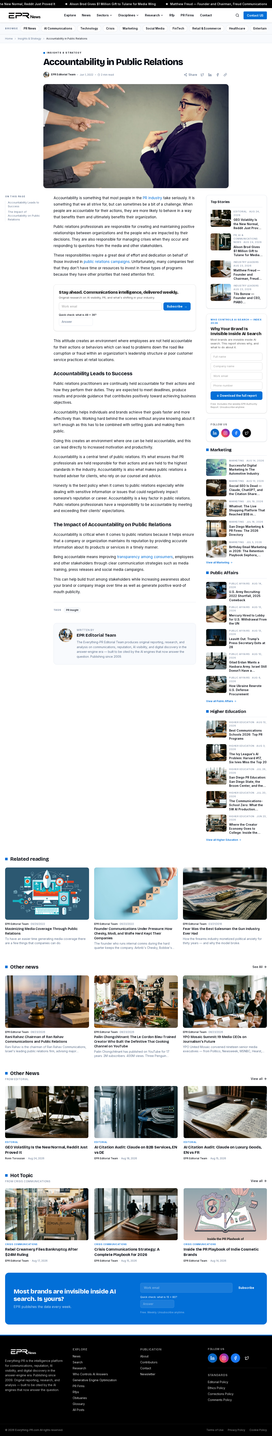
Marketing (130, 28)
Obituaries (80, 1398)
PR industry (153, 198)
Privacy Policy (236, 1430)
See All (257, 967)
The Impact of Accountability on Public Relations (24, 215)
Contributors (148, 1362)
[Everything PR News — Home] (23, 15)
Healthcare (237, 28)
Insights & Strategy (29, 38)
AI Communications (58, 28)
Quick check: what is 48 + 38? (77, 314)
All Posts (78, 1410)
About (144, 1356)
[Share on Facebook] (217, 74)
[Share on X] (202, 74)
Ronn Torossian (15, 1158)
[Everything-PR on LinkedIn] (215, 433)
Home (9, 38)
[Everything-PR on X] (246, 433)
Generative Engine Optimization (95, 1380)
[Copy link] (225, 74)
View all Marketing (217, 562)
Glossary (79, 1404)
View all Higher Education (222, 839)
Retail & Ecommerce (206, 28)
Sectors (103, 15)
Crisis (110, 28)
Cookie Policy (258, 1430)
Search (78, 1362)
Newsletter (147, 1374)
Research (152, 15)
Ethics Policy (216, 1388)
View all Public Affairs (219, 701)
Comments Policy (220, 1400)
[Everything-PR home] (34, 1351)
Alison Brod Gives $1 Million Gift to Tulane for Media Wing (107, 4)
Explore (70, 15)
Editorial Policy (218, 1382)
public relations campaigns (107, 262)
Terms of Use (215, 1430)
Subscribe (177, 306)
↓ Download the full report (237, 395)
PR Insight (72, 610)
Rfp (172, 15)
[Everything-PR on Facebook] (236, 433)
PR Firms (187, 15)
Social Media (155, 28)
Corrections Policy (221, 1394)
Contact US (255, 15)
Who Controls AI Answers (90, 1374)
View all (257, 1079)
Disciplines (126, 15)
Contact (206, 15)
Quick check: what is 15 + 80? (158, 1297)
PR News (30, 28)
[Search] (237, 15)
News (86, 15)
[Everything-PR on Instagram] (225, 433)
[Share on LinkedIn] (210, 74)
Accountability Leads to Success (23, 204)
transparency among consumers (145, 557)
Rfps (76, 1392)
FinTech (178, 28)
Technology (89, 28)
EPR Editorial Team (106, 1158)
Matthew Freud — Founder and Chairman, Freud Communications (212, 4)
